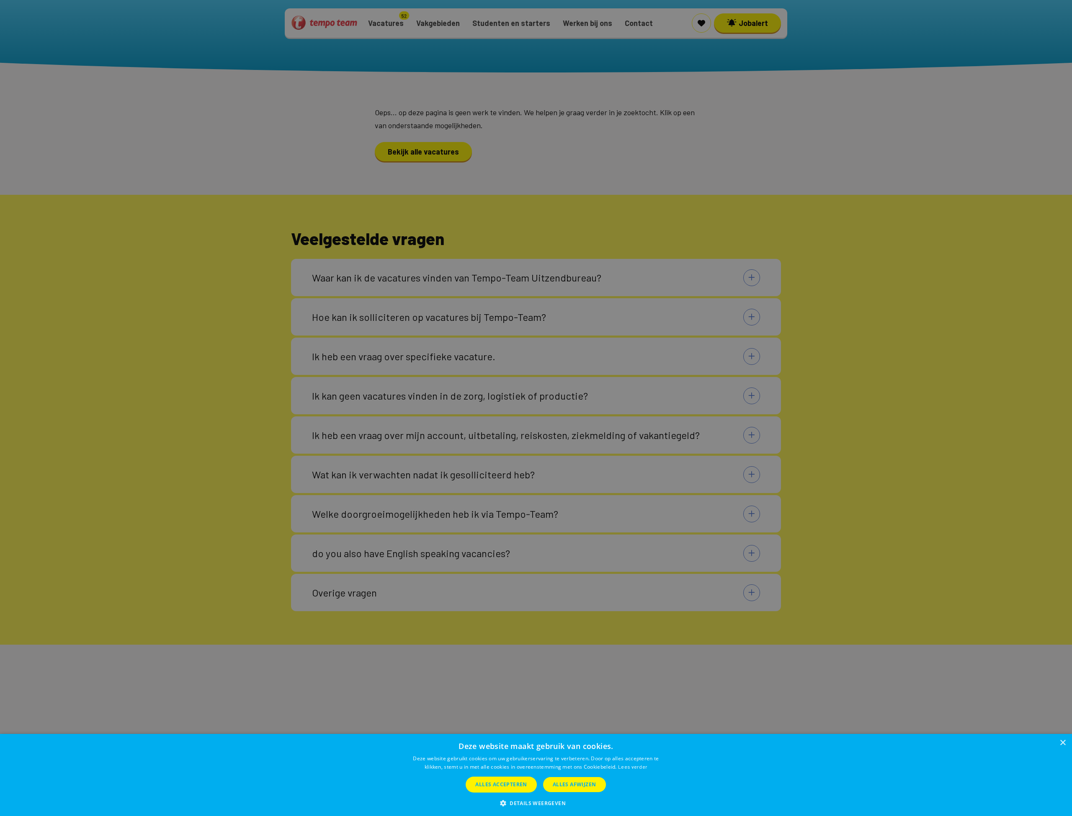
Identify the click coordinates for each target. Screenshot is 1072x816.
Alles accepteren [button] (501, 784)
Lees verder (632, 767)
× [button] (1062, 743)
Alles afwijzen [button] (574, 784)
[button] (536, 802)
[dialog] (536, 775)
